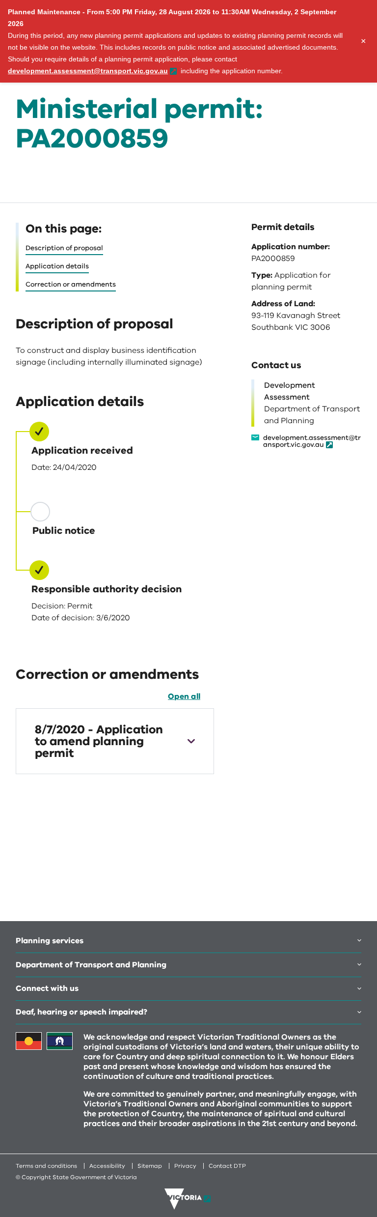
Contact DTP (227, 1166)
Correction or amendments (71, 284)
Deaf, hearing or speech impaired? (81, 1012)
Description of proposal (64, 248)
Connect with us (47, 988)
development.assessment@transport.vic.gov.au (312, 442)
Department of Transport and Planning (91, 964)
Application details (57, 266)
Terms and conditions (46, 1166)
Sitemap (149, 1166)
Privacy (185, 1166)
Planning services (49, 940)
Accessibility (107, 1166)
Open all (184, 696)
